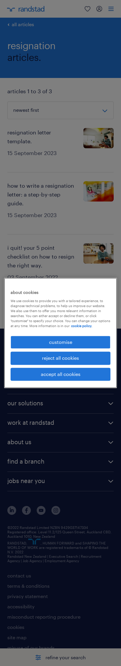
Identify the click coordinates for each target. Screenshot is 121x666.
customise (60, 342)
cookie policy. (81, 326)
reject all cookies (60, 358)
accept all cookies (60, 374)
